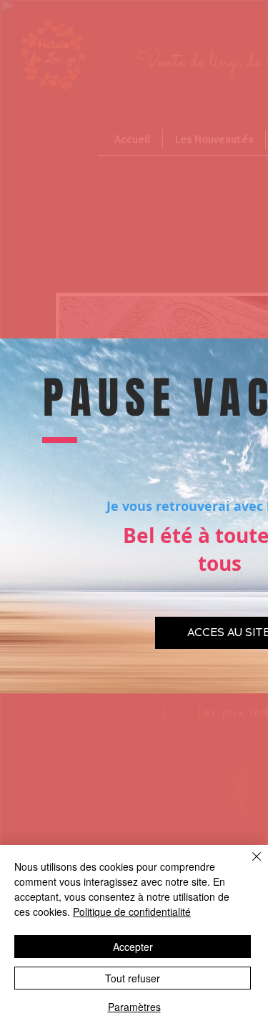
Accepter (133, 946)
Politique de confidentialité (132, 911)
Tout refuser (132, 978)
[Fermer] (248, 865)
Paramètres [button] (134, 1007)
